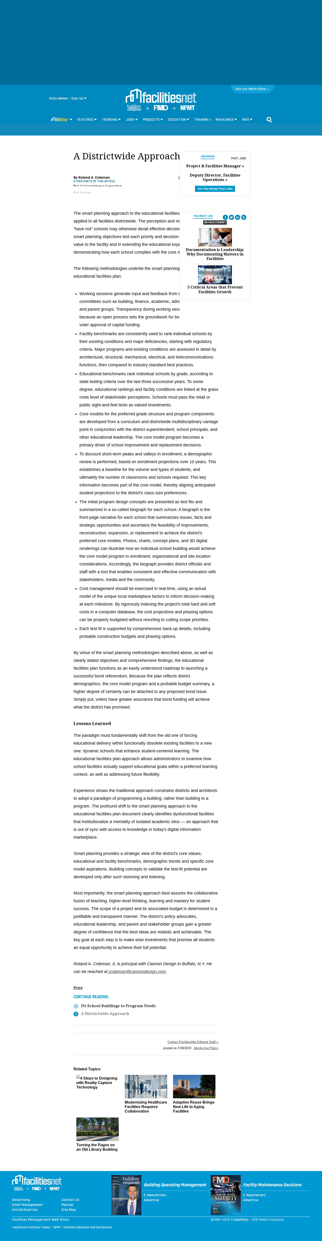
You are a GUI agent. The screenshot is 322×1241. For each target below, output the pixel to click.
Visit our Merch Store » (251, 89)
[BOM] (134, 109)
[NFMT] (188, 109)
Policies (67, 1205)
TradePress (239, 1219)
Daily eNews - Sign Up (66, 98)
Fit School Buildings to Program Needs (101, 185)
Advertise (151, 1200)
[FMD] (161, 109)
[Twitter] (231, 217)
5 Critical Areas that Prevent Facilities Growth (215, 289)
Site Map (69, 1210)
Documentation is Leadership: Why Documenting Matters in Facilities (215, 254)
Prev (78, 987)
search (269, 120)
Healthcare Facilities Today (31, 1227)
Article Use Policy (206, 1048)
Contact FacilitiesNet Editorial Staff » (193, 1042)
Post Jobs (238, 158)
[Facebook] (225, 217)
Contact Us (70, 1200)
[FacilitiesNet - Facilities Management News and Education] (161, 96)
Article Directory (24, 1210)
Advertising (21, 1200)
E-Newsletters (155, 1195)
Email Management (27, 1205)
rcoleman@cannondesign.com (136, 971)
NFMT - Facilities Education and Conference (83, 1227)
